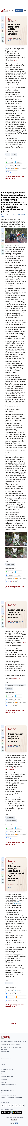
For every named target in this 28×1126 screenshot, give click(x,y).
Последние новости (6, 1058)
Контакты (3, 1071)
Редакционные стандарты (8, 1074)
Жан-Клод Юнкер (11, 820)
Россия (14, 154)
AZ (14, 1123)
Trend (19, 59)
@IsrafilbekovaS (16, 678)
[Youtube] (13, 1105)
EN (11, 1123)
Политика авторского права (8, 1095)
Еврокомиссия (10, 817)
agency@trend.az (5, 1051)
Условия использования (7, 1090)
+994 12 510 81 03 (5, 1049)
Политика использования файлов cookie (11, 1097)
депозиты (9, 688)
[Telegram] (16, 1105)
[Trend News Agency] (5, 1037)
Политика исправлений (7, 1076)
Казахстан (9, 982)
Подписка (3, 1082)
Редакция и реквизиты (7, 1069)
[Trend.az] (5, 10)
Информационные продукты (8, 1084)
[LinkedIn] (19, 1105)
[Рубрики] (25, 10)
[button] (2, 17)
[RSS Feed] (23, 1105)
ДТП (8, 154)
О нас (2, 1067)
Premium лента (5, 1061)
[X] (9, 1105)
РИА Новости (9, 770)
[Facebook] (6, 1105)
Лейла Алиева (10, 564)
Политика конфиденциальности (9, 1092)
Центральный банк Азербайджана (15, 685)
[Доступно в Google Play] (17, 1112)
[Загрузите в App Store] (6, 1112)
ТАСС (15, 61)
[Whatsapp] (2, 1105)
